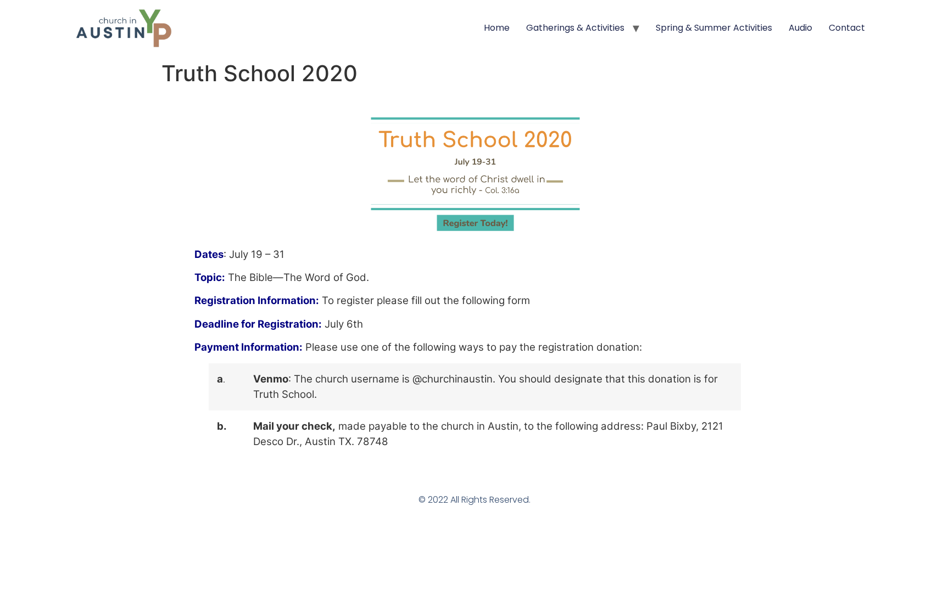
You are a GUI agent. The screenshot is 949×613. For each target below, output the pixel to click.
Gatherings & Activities (575, 27)
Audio (800, 27)
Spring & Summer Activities (714, 27)
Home (497, 27)
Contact (847, 27)
